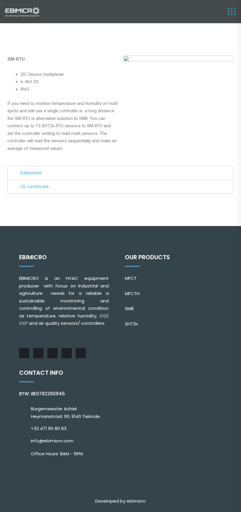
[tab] (120, 173)
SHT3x (131, 324)
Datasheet (31, 172)
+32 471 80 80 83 (48, 428)
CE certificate (34, 186)
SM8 (129, 308)
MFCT (131, 278)
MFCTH (132, 293)
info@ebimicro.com (52, 441)
